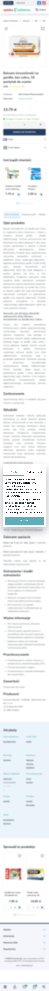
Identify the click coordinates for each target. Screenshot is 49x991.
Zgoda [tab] (13, 472)
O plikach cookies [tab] (35, 472)
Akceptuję (25, 520)
